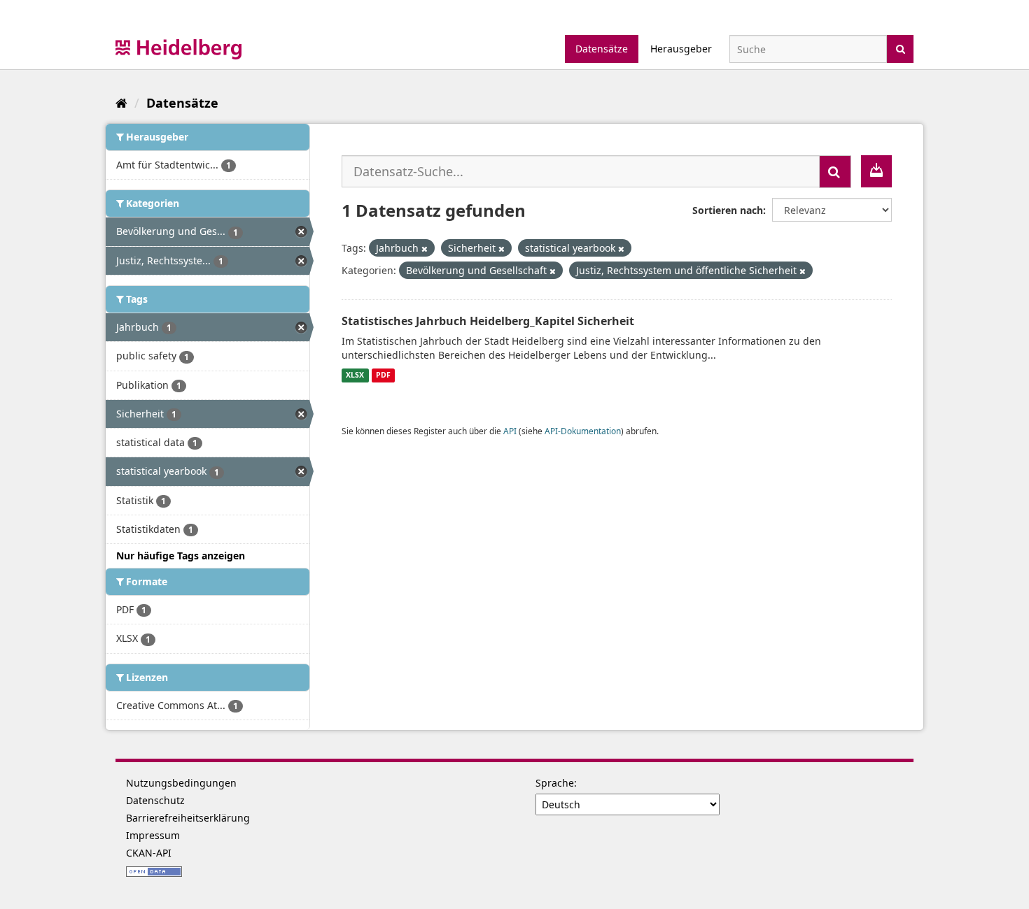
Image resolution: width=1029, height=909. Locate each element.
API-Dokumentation (583, 430)
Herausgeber (681, 48)
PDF (383, 375)
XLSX (355, 375)
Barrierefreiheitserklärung (188, 817)
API (510, 430)
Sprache (555, 782)
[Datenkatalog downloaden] (876, 171)
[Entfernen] (424, 248)
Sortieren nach (727, 210)
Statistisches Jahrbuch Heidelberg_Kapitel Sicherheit (488, 321)
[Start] (121, 102)
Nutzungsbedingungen (181, 782)
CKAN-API (149, 852)
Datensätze (601, 48)
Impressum (153, 835)
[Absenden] (900, 48)
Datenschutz (155, 800)
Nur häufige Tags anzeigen (180, 555)
